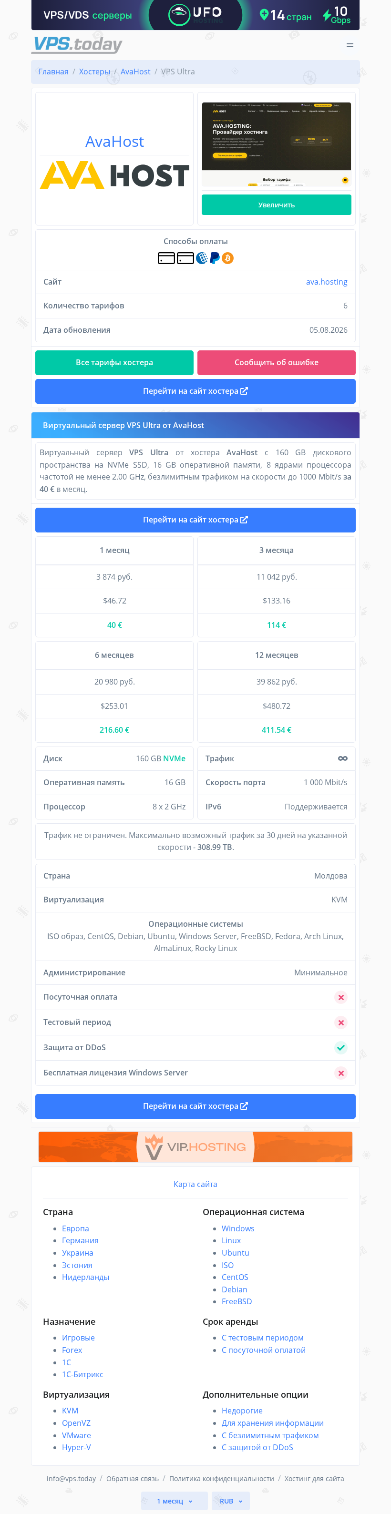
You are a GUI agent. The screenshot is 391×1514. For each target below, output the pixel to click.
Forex (72, 1350)
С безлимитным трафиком (270, 1435)
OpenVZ (76, 1423)
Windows (238, 1228)
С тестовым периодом (263, 1337)
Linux (231, 1240)
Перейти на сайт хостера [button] (191, 391)
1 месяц (171, 1500)
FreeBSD (237, 1301)
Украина (77, 1253)
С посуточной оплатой (264, 1350)
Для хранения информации (273, 1423)
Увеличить (276, 204)
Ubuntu (235, 1253)
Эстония (77, 1265)
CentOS (235, 1277)
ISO (228, 1265)
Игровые (78, 1337)
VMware (76, 1435)
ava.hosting (327, 281)
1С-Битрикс (82, 1374)
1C (66, 1362)
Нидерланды (85, 1277)
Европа (75, 1228)
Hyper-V (76, 1447)
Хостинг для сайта (314, 1478)
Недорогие (242, 1410)
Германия (80, 1240)
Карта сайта (195, 1184)
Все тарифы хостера (114, 362)
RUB (227, 1500)
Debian (234, 1289)
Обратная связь (132, 1478)
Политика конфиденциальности (221, 1478)
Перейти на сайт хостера (191, 519)
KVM (70, 1410)
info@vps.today (71, 1478)
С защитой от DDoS (257, 1447)
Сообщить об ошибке (277, 362)
